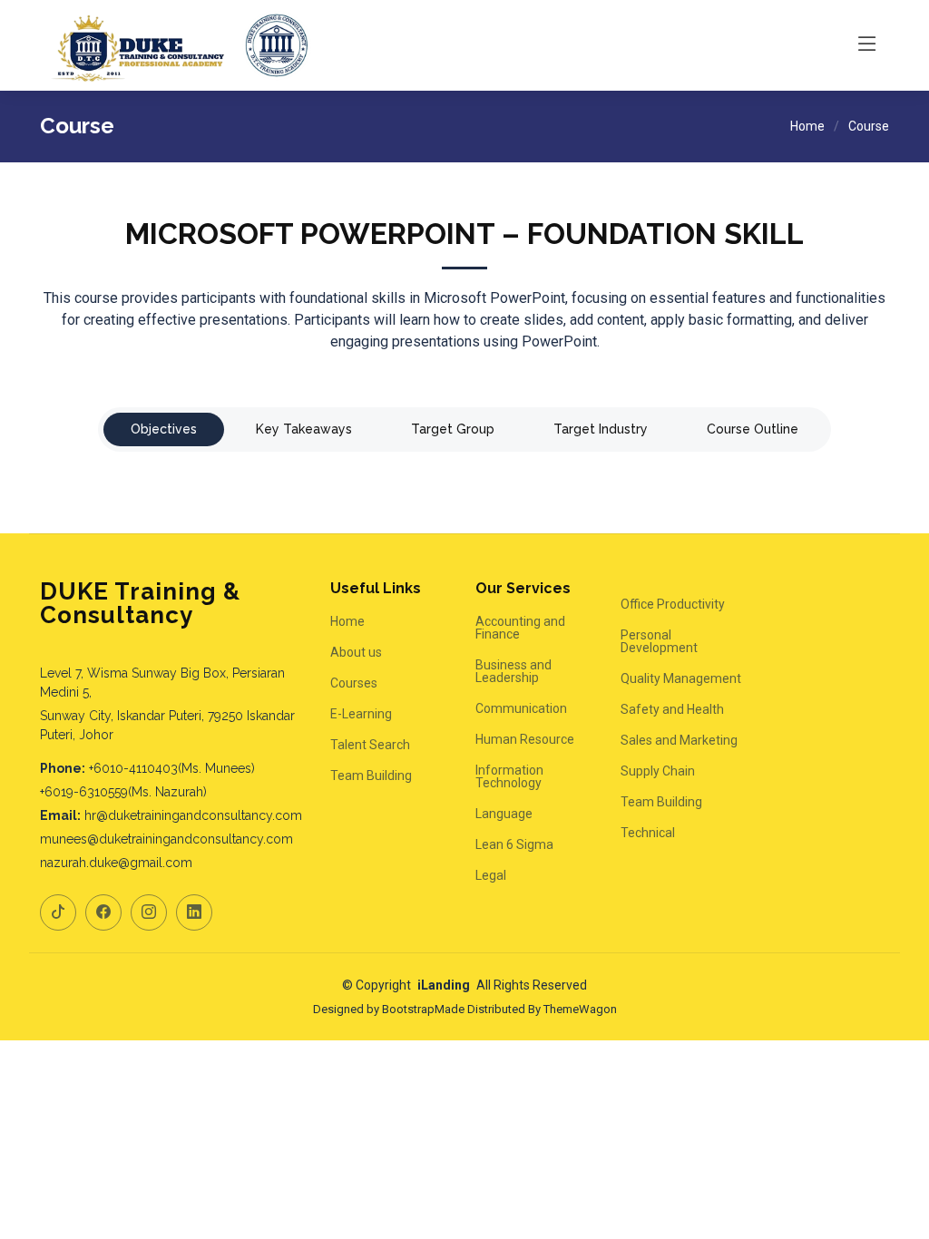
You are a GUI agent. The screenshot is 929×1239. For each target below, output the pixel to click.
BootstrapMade (423, 1009)
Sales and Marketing (679, 740)
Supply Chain (658, 771)
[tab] (163, 429)
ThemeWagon (580, 1009)
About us (356, 652)
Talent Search (370, 744)
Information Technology (509, 776)
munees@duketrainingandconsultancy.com (166, 839)
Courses (353, 683)
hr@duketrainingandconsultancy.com (193, 815)
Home (807, 126)
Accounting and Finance (520, 627)
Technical (648, 832)
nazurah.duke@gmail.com (116, 862)
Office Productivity (673, 604)
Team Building (371, 775)
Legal (490, 875)
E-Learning (361, 713)
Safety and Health (672, 709)
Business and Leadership (513, 671)
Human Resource (524, 739)
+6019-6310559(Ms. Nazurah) (123, 792)
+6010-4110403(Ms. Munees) (172, 768)
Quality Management (681, 678)
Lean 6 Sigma (514, 844)
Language (504, 813)
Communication (521, 708)
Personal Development (659, 641)
